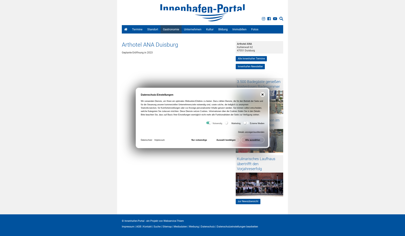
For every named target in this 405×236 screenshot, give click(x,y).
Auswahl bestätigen (226, 140)
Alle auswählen (252, 140)
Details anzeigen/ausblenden (251, 132)
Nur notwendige (199, 140)
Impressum (159, 140)
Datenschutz (146, 140)
